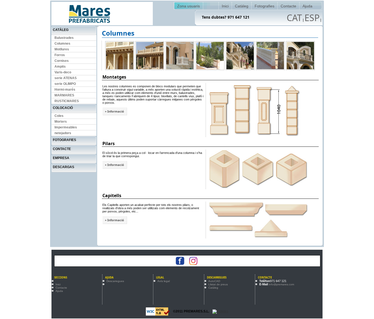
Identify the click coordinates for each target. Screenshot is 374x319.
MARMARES (64, 95)
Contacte (288, 6)
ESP (312, 18)
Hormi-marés (64, 89)
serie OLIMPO (65, 84)
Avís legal (163, 281)
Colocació (63, 108)
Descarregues (115, 281)
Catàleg (241, 6)
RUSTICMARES (66, 101)
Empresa (61, 158)
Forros (59, 55)
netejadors (62, 133)
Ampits (60, 66)
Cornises (61, 61)
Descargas (63, 167)
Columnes (62, 43)
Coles (59, 116)
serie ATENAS (65, 78)
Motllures (61, 49)
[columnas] (119, 55)
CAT (294, 18)
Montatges (114, 77)
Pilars (108, 143)
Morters (60, 121)
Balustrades (64, 38)
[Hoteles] (220, 311)
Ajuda (307, 6)
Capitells (111, 195)
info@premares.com (281, 284)
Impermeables (65, 127)
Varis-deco (62, 72)
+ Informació (114, 111)
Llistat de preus (218, 284)
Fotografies (264, 6)
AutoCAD (214, 281)
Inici (225, 6)
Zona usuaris (188, 6)
